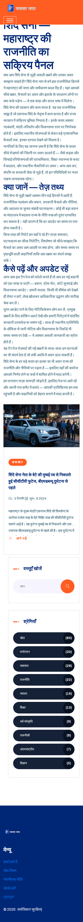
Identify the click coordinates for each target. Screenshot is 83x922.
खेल (46, 638)
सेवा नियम (9, 871)
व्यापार (46, 693)
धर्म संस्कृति (45, 721)
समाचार (17, 462)
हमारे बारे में (10, 862)
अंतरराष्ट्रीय (45, 749)
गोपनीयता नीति (13, 879)
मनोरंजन (46, 652)
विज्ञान (45, 763)
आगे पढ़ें (21, 538)
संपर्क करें (9, 888)
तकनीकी (45, 735)
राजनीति (46, 679)
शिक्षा (46, 707)
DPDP (8, 897)
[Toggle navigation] (9, 20)
